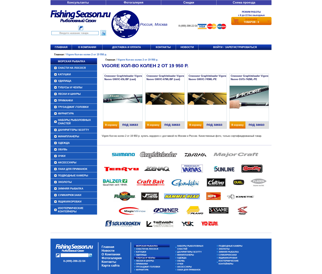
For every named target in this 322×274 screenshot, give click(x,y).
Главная (61, 47)
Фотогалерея (133, 2)
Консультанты (78, 2)
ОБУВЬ (62, 149)
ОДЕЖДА (64, 142)
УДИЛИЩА (64, 80)
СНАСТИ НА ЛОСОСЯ (72, 67)
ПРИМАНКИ (65, 100)
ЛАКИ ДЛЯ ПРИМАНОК (72, 168)
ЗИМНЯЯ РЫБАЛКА (70, 188)
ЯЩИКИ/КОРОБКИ (69, 201)
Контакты (163, 47)
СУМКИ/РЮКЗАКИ (69, 195)
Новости (187, 47)
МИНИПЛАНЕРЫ (68, 136)
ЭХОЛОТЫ (65, 181)
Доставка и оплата (126, 47)
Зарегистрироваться (241, 47)
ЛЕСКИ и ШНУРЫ (69, 93)
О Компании (111, 254)
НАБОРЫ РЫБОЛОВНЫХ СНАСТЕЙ (74, 121)
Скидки (188, 2)
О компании (87, 47)
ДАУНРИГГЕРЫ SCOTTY (73, 129)
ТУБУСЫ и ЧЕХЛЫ (70, 87)
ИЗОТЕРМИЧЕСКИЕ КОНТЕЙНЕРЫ (70, 210)
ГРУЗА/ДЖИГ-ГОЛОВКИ (73, 106)
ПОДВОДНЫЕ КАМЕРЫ (73, 175)
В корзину (111, 124)
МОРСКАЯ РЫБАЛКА (71, 61)
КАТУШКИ (64, 74)
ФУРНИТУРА (66, 113)
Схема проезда (244, 2)
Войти (217, 47)
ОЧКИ (61, 155)
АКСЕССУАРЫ (67, 162)
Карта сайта (110, 265)
